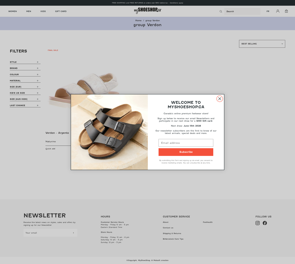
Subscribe (186, 152)
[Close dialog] (220, 99)
